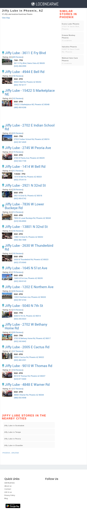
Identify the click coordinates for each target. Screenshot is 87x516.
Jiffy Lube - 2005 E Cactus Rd (27, 347)
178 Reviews (17, 272)
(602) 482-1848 (20, 240)
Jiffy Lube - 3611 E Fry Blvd (25, 53)
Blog (6, 498)
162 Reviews (17, 98)
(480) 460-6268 (20, 107)
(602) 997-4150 (20, 300)
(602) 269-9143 (20, 281)
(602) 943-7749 (20, 161)
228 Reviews (17, 189)
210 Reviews (17, 310)
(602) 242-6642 (20, 341)
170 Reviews (17, 152)
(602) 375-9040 (20, 262)
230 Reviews (17, 291)
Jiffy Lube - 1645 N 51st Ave (26, 268)
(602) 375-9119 (20, 179)
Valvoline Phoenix (69, 47)
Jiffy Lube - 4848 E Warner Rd (27, 384)
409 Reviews (17, 57)
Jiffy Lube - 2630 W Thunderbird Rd (29, 247)
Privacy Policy (9, 495)
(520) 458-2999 (20, 66)
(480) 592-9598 (20, 397)
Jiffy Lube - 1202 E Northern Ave (29, 287)
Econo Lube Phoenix (70, 24)
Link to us (8, 492)
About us (7, 486)
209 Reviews (17, 332)
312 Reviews (17, 170)
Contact (7, 489)
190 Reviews (17, 76)
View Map (6, 17)
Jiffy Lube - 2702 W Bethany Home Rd (26, 326)
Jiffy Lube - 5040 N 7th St (24, 305)
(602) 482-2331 (20, 360)
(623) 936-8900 (20, 221)
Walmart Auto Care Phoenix (70, 59)
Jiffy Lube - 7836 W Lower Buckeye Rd (24, 206)
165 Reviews (17, 231)
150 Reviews (17, 253)
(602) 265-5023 (20, 319)
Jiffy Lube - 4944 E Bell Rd (24, 72)
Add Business (9, 483)
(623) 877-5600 (20, 379)
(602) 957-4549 (20, 142)
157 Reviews (17, 388)
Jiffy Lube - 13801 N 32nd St (26, 226)
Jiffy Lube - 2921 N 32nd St (25, 185)
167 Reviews (17, 351)
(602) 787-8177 (20, 85)
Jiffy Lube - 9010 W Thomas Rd (28, 366)
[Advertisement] (29, 25)
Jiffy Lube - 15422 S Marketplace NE (30, 92)
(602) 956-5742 (20, 198)
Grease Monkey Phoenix (68, 36)
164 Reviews (17, 370)
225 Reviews (17, 133)
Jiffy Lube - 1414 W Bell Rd (25, 166)
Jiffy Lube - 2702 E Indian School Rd (30, 127)
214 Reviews (17, 212)
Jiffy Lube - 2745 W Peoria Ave (28, 148)
